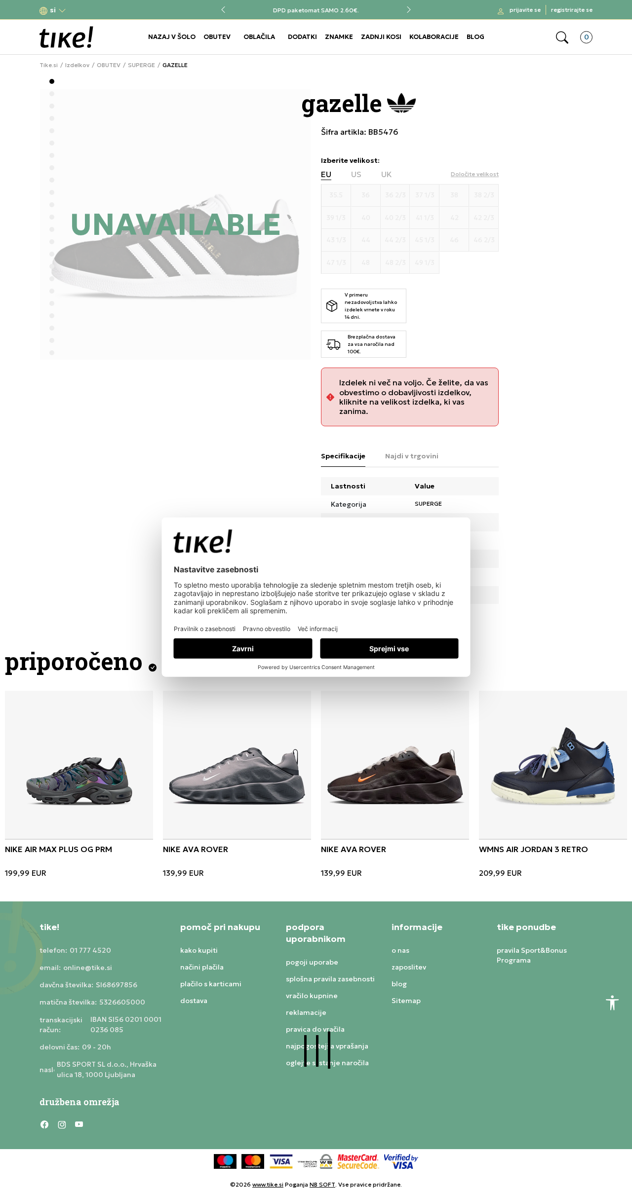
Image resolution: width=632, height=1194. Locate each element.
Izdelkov (77, 65)
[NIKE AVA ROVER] (237, 765)
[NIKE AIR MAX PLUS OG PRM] (79, 765)
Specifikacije (343, 455)
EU (326, 174)
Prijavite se (525, 9)
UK (386, 174)
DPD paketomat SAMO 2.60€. (316, 10)
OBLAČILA (259, 37)
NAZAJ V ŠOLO (172, 37)
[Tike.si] (66, 37)
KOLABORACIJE (434, 37)
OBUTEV (217, 37)
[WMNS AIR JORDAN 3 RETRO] (553, 765)
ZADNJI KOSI (381, 37)
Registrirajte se (571, 9)
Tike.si (49, 65)
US (356, 174)
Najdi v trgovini (411, 455)
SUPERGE (141, 65)
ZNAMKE (339, 37)
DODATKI (302, 37)
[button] (53, 10)
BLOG (475, 37)
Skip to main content (79, 10)
